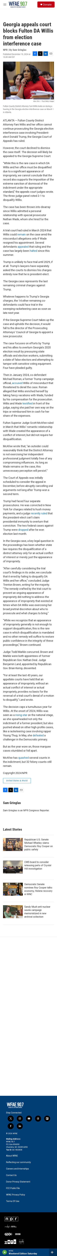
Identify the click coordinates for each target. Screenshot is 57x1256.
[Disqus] (28, 977)
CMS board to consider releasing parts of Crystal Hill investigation (37, 865)
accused (17, 383)
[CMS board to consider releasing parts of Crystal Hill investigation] (13, 866)
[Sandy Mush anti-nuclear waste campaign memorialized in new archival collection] (13, 911)
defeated (38, 735)
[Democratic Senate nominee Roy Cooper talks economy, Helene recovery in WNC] (13, 889)
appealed (23, 246)
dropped (23, 529)
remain (21, 234)
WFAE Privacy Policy (15, 1195)
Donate (47, 4)
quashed (23, 757)
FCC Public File (13, 1188)
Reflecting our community (18, 1162)
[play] (5, 1252)
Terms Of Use (12, 1201)
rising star (21, 715)
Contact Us (11, 1175)
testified (27, 403)
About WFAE (12, 1156)
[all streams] (53, 1252)
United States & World (17, 780)
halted (33, 250)
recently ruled (39, 513)
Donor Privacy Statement (18, 1182)
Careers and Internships (17, 1169)
